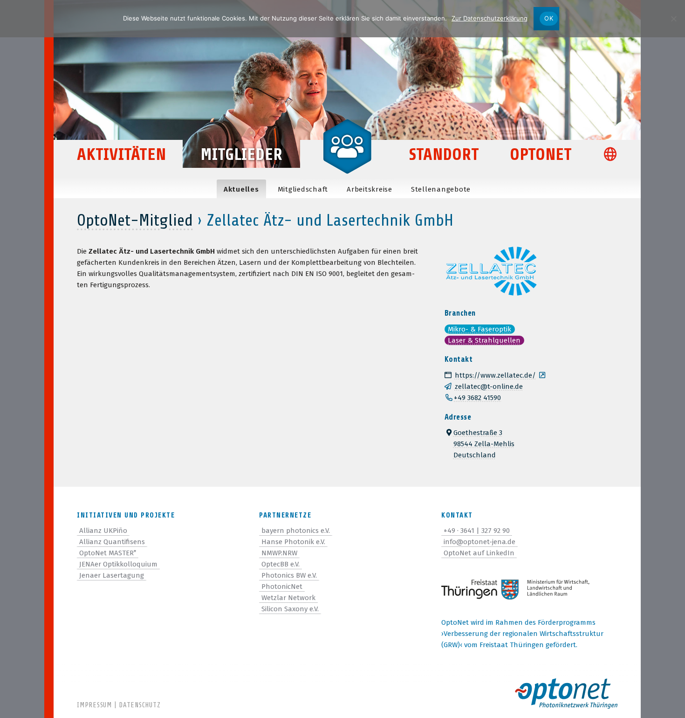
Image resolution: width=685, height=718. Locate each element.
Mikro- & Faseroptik (479, 329)
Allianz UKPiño (103, 530)
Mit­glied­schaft (303, 189)
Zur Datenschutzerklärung (489, 18)
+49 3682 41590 (477, 398)
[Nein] (673, 18)
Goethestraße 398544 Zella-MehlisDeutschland (483, 443)
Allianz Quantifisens (112, 542)
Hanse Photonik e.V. (293, 542)
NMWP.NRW (279, 553)
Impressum (94, 705)
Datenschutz (139, 705)
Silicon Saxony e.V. (290, 609)
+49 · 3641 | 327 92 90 (477, 530)
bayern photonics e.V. (295, 530)
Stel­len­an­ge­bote (441, 189)
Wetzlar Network (288, 598)
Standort (444, 154)
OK (548, 18)
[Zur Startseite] (347, 145)
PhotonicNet (281, 586)
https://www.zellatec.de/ (495, 375)
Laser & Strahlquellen (484, 340)
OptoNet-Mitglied (135, 220)
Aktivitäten (121, 154)
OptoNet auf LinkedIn (479, 553)
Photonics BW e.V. (289, 575)
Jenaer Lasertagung (111, 575)
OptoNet (541, 154)
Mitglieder (241, 154)
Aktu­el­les (241, 189)
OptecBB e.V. (280, 564)
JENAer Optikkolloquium (118, 564)
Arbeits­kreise (369, 189)
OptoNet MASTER (107, 553)
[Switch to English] (614, 155)
